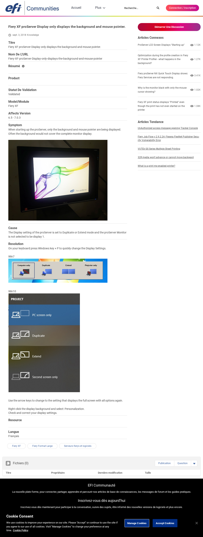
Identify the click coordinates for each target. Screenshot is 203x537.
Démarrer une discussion (169, 26)
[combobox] (138, 8)
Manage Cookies (137, 523)
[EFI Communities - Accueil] (32, 8)
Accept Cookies (165, 523)
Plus (98, 8)
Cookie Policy (20, 530)
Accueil (76, 8)
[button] (164, 463)
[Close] (196, 523)
